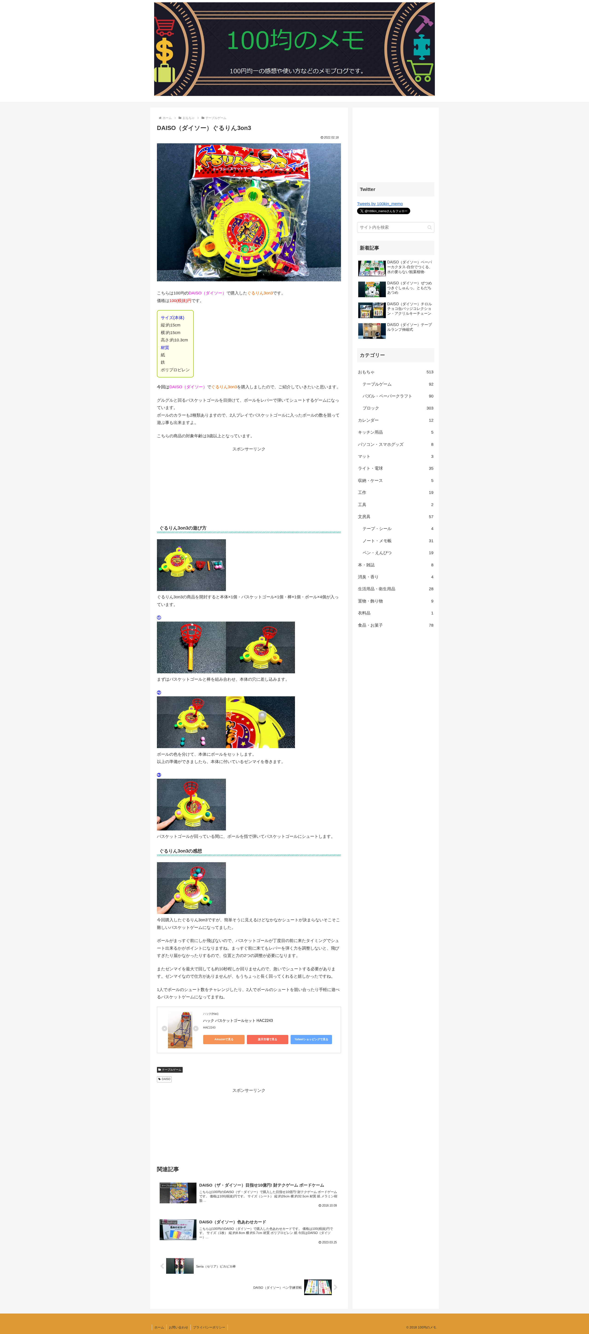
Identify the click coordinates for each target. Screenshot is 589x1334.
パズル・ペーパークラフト (398, 396)
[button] (430, 227)
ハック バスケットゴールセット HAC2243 (238, 1021)
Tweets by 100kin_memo (380, 204)
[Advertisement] (249, 485)
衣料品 (395, 613)
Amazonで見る (224, 1039)
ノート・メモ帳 (398, 541)
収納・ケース (395, 480)
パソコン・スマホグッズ (395, 444)
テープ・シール (398, 528)
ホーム (159, 1327)
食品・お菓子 (395, 625)
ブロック (398, 408)
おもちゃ (395, 372)
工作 (395, 492)
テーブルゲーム (171, 1069)
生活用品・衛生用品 (395, 589)
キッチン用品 (395, 432)
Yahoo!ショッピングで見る (311, 1039)
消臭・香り (395, 577)
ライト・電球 (395, 468)
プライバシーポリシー (209, 1327)
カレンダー (395, 420)
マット (395, 456)
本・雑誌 (395, 565)
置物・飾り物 (395, 601)
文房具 (395, 516)
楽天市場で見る (267, 1039)
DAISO (166, 1079)
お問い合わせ (178, 1327)
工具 (395, 504)
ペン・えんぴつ (398, 552)
